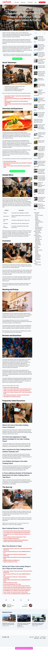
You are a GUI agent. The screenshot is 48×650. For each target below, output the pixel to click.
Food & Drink (37, 220)
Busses (36, 246)
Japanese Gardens (39, 222)
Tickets (36, 248)
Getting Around (30, 2)
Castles (36, 224)
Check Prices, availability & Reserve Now (17, 171)
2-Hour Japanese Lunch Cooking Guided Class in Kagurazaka (16, 532)
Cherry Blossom (38, 230)
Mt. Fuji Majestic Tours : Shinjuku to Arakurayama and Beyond (16, 590)
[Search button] (45, 33)
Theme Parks (38, 256)
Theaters (37, 223)
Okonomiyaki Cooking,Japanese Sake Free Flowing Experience (16, 530)
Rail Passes (37, 240)
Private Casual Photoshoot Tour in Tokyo (12, 584)
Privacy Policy (38, 264)
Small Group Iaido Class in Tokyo (10, 561)
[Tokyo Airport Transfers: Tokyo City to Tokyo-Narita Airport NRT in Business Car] (24, 618)
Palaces (36, 251)
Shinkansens (37, 242)
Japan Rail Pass (38, 239)
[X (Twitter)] (13, 600)
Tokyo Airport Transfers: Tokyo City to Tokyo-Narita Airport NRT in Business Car (23, 624)
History (36, 216)
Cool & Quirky (38, 255)
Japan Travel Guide (42, 2)
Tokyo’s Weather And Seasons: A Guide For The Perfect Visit (16, 395)
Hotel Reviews (38, 232)
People (36, 217)
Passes (36, 252)
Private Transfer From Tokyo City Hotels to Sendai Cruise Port (16, 585)
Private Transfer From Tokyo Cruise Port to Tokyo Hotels (15, 592)
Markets (37, 219)
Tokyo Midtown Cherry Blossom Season (12, 396)
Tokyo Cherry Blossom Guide (9, 161)
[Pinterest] (21, 600)
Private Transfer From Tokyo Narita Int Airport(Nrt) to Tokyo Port (17, 587)
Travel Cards (37, 243)
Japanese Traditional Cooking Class (11, 538)
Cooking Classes (20, 26)
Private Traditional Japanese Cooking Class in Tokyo (14, 537)
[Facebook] (6, 600)
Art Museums (38, 259)
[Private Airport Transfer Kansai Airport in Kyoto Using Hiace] (39, 618)
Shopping (37, 254)
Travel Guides (37, 247)
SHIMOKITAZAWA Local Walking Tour (11, 560)
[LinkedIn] (28, 600)
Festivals (37, 226)
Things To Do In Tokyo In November (11, 387)
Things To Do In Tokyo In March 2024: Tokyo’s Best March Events (17, 389)
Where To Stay (23, 2)
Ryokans (37, 234)
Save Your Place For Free (17, 58)
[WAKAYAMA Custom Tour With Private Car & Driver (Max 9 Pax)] (9, 618)
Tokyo (25, 26)
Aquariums (37, 258)
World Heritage (38, 228)
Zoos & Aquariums (39, 227)
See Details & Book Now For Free (23, 648)
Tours (35, 260)
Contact (35, 263)
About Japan (17, 2)
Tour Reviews (28, 26)
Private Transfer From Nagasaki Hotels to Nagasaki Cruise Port (16, 593)
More (35, 2)
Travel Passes (38, 244)
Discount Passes (38, 250)
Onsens (36, 214)
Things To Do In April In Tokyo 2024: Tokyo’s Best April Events (16, 390)
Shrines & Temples (39, 215)
